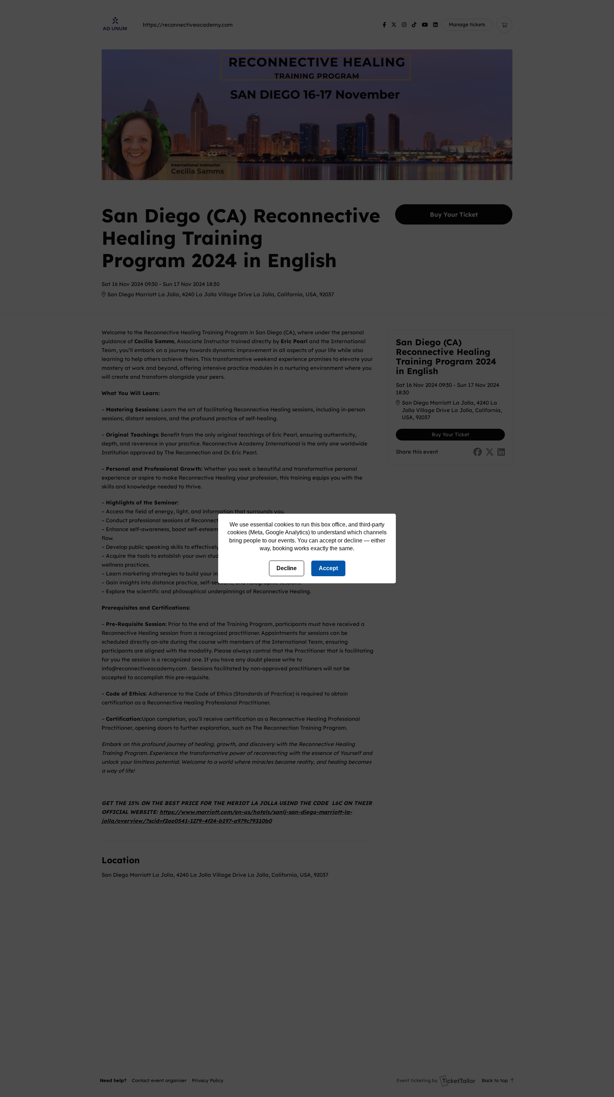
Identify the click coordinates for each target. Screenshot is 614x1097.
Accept (328, 568)
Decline (286, 568)
